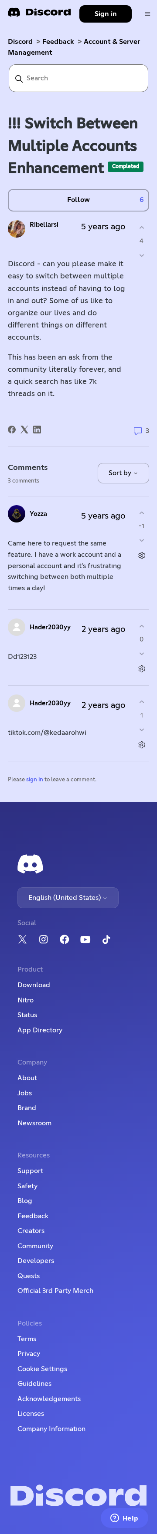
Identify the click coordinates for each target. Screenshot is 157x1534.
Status (27, 1015)
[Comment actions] (141, 555)
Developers (35, 1260)
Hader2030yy (50, 627)
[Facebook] (12, 429)
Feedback (58, 41)
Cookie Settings (42, 1368)
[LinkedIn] (37, 429)
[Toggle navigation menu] (147, 14)
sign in (34, 780)
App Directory (39, 1030)
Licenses (30, 1413)
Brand (26, 1107)
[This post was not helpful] (141, 255)
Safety (27, 1186)
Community (35, 1246)
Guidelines (34, 1383)
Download (33, 985)
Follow (78, 199)
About (27, 1077)
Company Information (51, 1428)
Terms (26, 1339)
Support (30, 1170)
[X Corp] (24, 429)
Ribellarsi (44, 225)
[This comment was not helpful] (141, 540)
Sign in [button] (106, 13)
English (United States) (65, 897)
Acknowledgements (49, 1398)
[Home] (39, 15)
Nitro (25, 1000)
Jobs (24, 1093)
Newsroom (34, 1123)
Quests (28, 1276)
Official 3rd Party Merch (55, 1290)
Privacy (28, 1353)
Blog (24, 1200)
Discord (20, 41)
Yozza (38, 514)
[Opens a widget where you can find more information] (124, 1519)
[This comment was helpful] (141, 512)
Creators (30, 1230)
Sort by (121, 472)
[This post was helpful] (141, 227)
